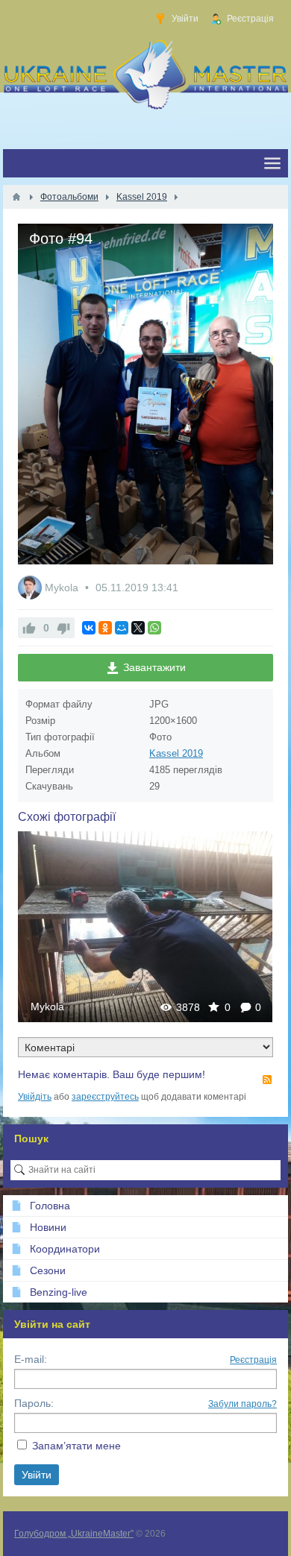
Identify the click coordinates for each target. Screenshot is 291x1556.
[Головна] (16, 197)
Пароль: (34, 1403)
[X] (138, 627)
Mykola (63, 587)
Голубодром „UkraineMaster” (74, 1533)
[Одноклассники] (105, 627)
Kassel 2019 (176, 753)
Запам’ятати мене (76, 1446)
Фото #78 (144, 926)
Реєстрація (253, 1360)
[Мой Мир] (121, 627)
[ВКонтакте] (89, 627)
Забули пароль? (242, 1404)
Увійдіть (34, 1097)
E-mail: (30, 1359)
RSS (267, 1079)
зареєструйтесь (105, 1097)
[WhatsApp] (154, 627)
